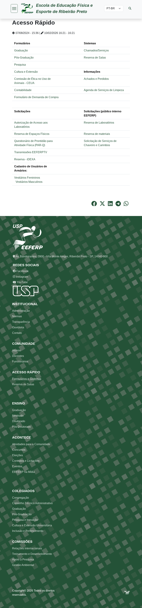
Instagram (21, 276)
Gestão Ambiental (23, 565)
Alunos (16, 350)
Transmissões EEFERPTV (30, 152)
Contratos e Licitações (25, 460)
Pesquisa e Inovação (25, 519)
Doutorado (18, 421)
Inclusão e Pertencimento (27, 530)
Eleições (17, 455)
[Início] (28, 8)
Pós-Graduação (24, 57)
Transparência (21, 321)
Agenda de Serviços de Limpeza (104, 90)
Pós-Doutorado (21, 426)
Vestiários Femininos (27, 177)
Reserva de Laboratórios (99, 122)
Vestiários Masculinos (29, 181)
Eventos (17, 466)
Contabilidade (23, 90)
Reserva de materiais (97, 133)
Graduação (21, 50)
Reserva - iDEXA (24, 159)
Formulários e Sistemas (26, 378)
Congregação (20, 497)
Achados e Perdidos (96, 78)
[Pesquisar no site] (129, 8)
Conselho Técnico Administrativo (32, 503)
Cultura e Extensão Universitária (32, 525)
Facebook (22, 271)
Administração (21, 310)
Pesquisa (20, 64)
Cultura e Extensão (26, 71)
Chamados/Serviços (96, 50)
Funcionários (20, 361)
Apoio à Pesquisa (23, 559)
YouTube (22, 282)
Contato (17, 332)
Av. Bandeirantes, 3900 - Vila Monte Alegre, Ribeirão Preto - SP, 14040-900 (61, 256)
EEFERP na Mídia (23, 471)
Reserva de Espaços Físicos (31, 133)
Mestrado (18, 415)
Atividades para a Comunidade (31, 444)
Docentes (18, 355)
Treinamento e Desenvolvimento (32, 553)
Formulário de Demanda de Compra (36, 97)
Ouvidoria (18, 327)
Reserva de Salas (95, 57)
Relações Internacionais (27, 548)
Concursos (18, 449)
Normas (17, 316)
